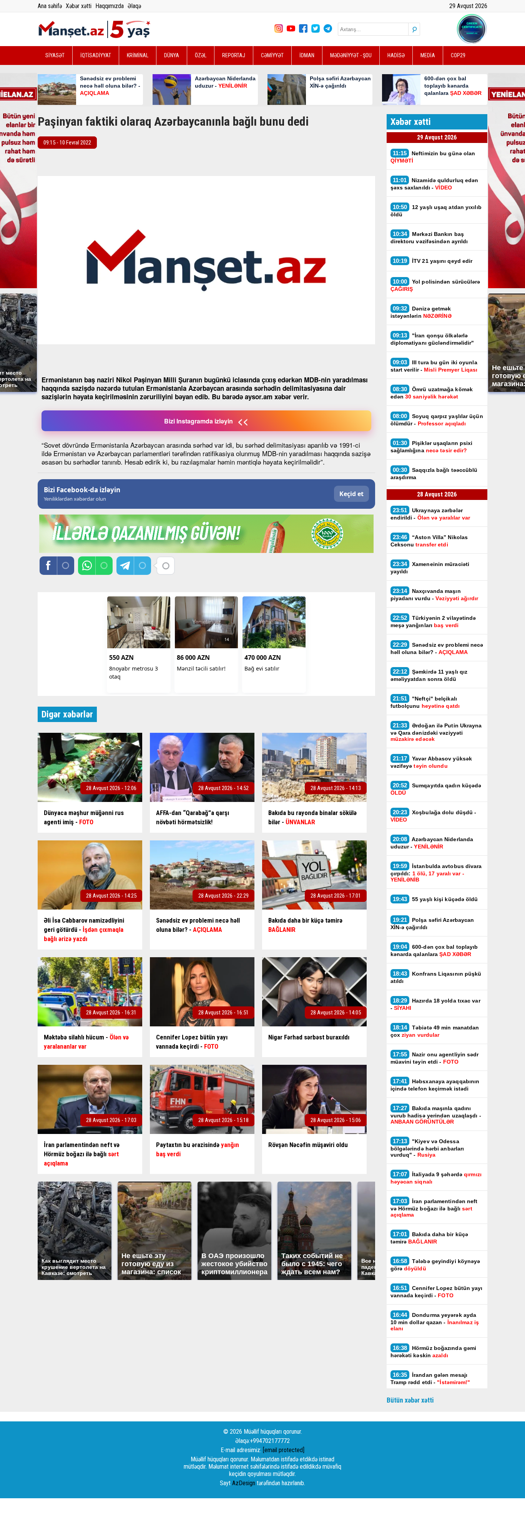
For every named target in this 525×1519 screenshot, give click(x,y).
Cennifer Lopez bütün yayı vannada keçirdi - (436, 1291)
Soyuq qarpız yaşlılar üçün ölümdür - (436, 420)
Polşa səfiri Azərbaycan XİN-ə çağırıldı (432, 923)
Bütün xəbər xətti (410, 1400)
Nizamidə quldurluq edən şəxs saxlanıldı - (434, 184)
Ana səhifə (50, 6)
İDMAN (306, 55)
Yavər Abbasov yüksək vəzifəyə (431, 762)
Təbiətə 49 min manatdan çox (434, 1031)
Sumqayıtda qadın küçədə (436, 789)
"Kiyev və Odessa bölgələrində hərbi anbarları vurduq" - (427, 1148)
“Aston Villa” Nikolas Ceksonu (429, 541)
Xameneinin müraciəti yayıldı (430, 567)
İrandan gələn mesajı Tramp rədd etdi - (430, 1378)
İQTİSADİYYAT (95, 55)
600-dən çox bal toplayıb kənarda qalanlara (434, 950)
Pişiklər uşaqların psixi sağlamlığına (431, 446)
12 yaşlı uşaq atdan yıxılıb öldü (436, 210)
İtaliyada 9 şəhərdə (436, 1178)
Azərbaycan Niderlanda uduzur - (431, 843)
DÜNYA (171, 55)
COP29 (458, 55)
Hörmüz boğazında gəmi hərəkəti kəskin (433, 1351)
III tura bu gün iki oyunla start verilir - (434, 366)
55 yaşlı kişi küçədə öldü (435, 899)
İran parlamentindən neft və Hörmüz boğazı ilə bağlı (434, 1208)
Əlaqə (134, 6)
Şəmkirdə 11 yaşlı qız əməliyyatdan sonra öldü (429, 675)
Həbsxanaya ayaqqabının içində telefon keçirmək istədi (435, 1085)
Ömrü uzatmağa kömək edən (431, 393)
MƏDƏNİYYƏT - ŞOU (351, 55)
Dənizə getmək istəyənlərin (421, 312)
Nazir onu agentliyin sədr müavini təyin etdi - (434, 1058)
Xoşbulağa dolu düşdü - (433, 816)
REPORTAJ (233, 55)
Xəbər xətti (78, 6)
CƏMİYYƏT (272, 55)
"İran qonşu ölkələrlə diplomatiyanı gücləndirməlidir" (432, 339)
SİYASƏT (55, 55)
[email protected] (283, 1450)
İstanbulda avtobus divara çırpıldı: (436, 873)
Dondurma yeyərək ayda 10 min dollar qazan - (434, 1321)
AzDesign (243, 1483)
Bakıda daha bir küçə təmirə (429, 1238)
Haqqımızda (109, 6)
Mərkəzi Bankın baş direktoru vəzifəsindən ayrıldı (429, 237)
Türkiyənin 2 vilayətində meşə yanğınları (433, 621)
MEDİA (427, 55)
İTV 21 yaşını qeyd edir (433, 260)
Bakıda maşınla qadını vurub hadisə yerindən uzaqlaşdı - (435, 1115)
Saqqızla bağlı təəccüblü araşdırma (434, 473)
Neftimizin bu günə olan (432, 157)
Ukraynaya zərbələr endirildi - (431, 514)
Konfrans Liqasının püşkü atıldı (436, 977)
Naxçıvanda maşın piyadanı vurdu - (434, 594)
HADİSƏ (396, 55)
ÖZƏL (200, 55)
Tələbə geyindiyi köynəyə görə (435, 1265)
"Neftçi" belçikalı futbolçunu (425, 702)
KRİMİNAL (137, 55)
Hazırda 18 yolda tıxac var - (435, 1004)
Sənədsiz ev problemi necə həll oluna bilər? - (436, 648)
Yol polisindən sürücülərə (435, 285)
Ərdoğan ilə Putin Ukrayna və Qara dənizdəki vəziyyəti (436, 732)
